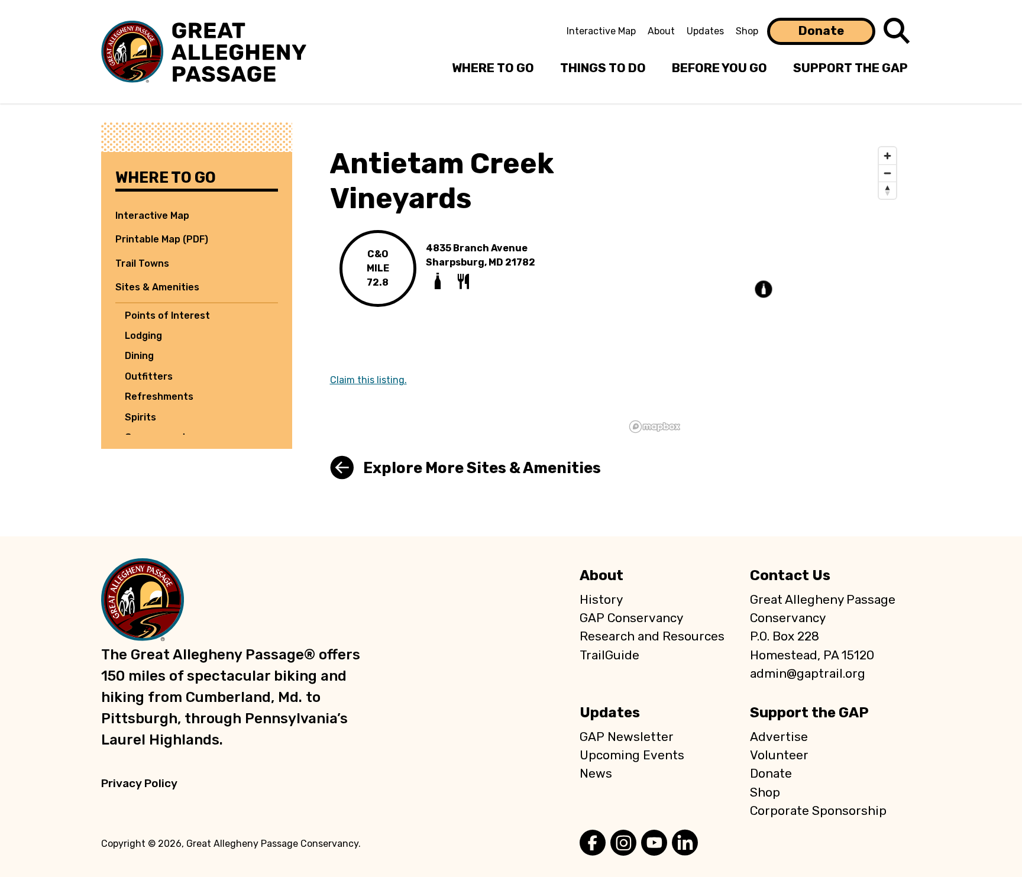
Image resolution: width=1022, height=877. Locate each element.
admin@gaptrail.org (807, 673)
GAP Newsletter (627, 737)
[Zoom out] (887, 173)
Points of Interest (167, 315)
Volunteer (779, 755)
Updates (705, 31)
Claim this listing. (368, 380)
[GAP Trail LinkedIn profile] (685, 844)
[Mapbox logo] (655, 426)
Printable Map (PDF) (161, 239)
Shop (747, 31)
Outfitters (149, 376)
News (596, 773)
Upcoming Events (632, 755)
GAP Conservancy (631, 618)
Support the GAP (809, 712)
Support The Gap (850, 68)
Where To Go (493, 68)
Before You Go (719, 68)
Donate (821, 31)
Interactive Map (601, 31)
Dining (139, 355)
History (601, 600)
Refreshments (159, 396)
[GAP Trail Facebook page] (593, 844)
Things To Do (603, 68)
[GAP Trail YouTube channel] (654, 844)
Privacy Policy (139, 783)
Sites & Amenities (157, 287)
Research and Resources (652, 636)
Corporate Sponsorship (818, 811)
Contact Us (790, 575)
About (661, 31)
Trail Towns (142, 263)
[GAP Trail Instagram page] (623, 844)
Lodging (143, 335)
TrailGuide (609, 655)
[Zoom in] (887, 155)
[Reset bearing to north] (887, 190)
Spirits (140, 417)
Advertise (779, 737)
